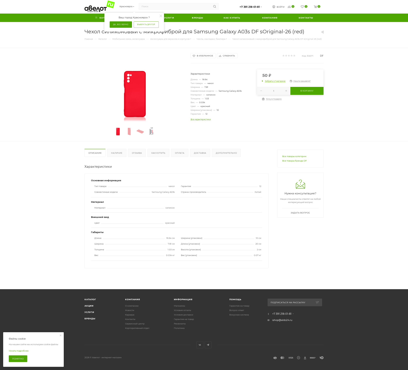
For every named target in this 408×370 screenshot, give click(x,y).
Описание (95, 153)
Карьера (129, 314)
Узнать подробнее (19, 350)
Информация (183, 299)
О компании (131, 305)
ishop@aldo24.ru (282, 320)
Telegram (208, 344)
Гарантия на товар (184, 319)
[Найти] (215, 6)
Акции (89, 305)
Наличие (116, 153)
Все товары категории (294, 156)
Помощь (235, 299)
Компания (132, 299)
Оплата (179, 153)
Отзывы (137, 153)
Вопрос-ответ (236, 310)
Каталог (90, 299)
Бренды (89, 318)
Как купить (158, 153)
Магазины (179, 305)
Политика (179, 328)
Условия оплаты (182, 310)
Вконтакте (200, 344)
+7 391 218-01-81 (250, 6)
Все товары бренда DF (294, 160)
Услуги (89, 312)
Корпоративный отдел (137, 328)
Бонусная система (239, 314)
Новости (129, 310)
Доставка (200, 153)
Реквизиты (180, 323)
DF (322, 55)
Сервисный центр (135, 323)
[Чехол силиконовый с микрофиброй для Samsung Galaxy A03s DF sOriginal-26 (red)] (135, 93)
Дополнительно (226, 153)
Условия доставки (183, 314)
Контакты (130, 319)
